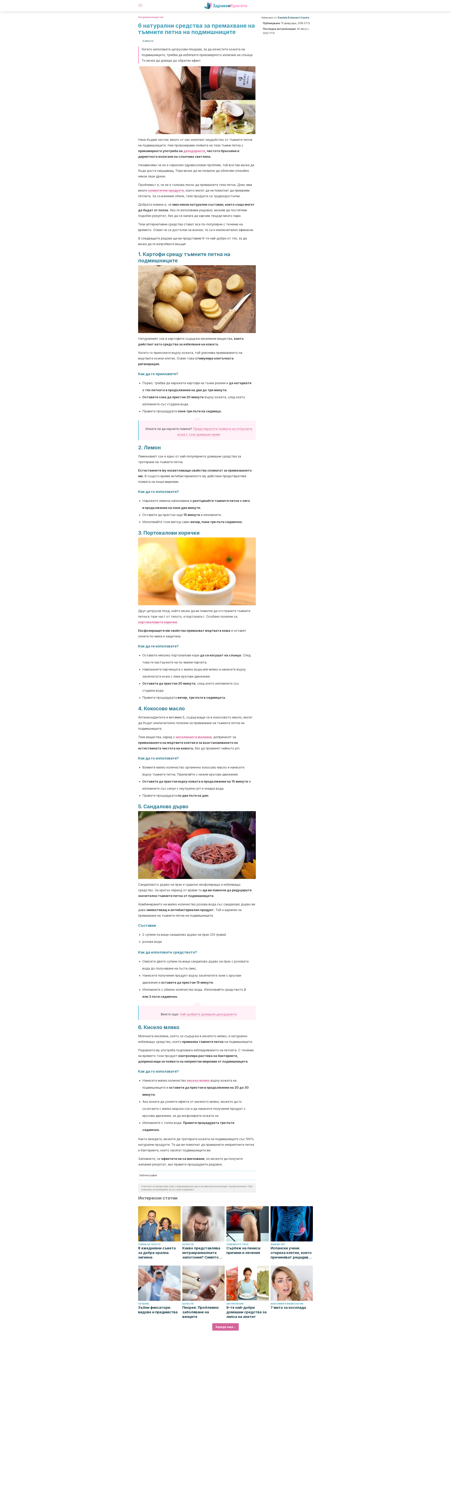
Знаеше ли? (278, 1244)
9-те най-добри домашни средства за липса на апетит (246, 1312)
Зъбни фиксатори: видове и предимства (158, 1309)
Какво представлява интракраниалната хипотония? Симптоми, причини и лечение (203, 1253)
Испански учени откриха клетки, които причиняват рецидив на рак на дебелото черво (291, 1253)
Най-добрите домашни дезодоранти (208, 1014)
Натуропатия (234, 1303)
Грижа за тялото (149, 1244)
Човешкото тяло (237, 1244)
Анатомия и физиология (287, 1303)
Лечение (143, 1303)
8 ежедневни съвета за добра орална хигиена (157, 1252)
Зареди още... (225, 1327)
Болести (188, 1244)
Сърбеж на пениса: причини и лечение (243, 1250)
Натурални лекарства (150, 17)
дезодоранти (194, 151)
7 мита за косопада (288, 1307)
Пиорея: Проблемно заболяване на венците (200, 1312)
